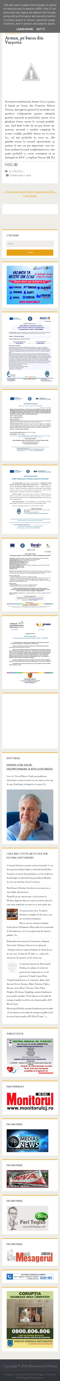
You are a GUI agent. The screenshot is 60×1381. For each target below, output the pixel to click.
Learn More (24, 29)
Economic (16, 171)
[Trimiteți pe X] (12, 164)
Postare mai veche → (45, 191)
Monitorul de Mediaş (43, 1366)
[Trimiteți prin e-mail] (6, 164)
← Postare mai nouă (14, 191)
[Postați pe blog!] (9, 164)
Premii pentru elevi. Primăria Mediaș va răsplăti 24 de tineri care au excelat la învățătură (36, 914)
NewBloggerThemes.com (30, 1377)
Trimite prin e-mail (20, 175)
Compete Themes (25, 1374)
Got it (40, 29)
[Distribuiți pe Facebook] (16, 164)
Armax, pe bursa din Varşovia (24, 40)
